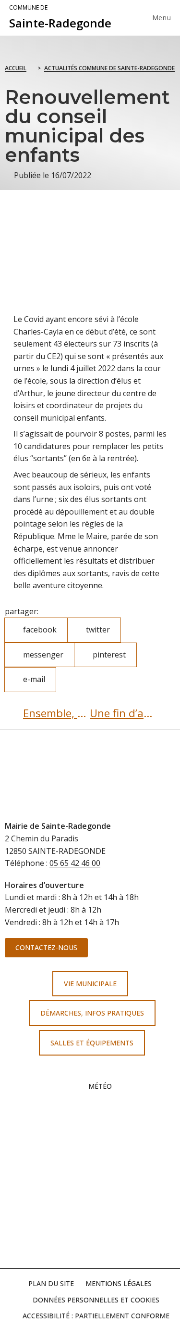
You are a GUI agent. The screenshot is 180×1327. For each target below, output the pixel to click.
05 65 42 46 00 (74, 863)
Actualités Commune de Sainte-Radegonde (109, 68)
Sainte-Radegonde (60, 17)
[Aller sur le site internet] (90, 1142)
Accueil (15, 68)
